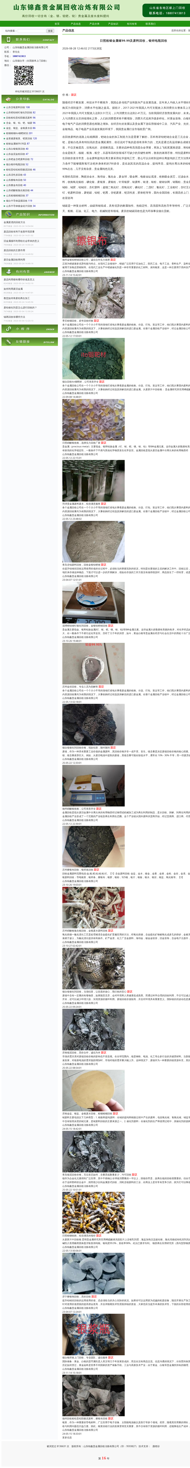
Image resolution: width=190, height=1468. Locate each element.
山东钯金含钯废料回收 (18, 159)
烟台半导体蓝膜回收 (16, 200)
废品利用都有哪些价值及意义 (19, 279)
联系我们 (151, 23)
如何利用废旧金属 (13, 288)
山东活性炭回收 (14, 174)
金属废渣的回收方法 (14, 222)
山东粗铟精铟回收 (15, 195)
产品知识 (113, 23)
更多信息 (67, 1437)
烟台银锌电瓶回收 (15, 164)
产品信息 (76, 23)
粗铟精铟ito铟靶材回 (17, 133)
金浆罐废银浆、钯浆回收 (19, 138)
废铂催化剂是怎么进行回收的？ (20, 307)
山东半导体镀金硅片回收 (19, 206)
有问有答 (132, 23)
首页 (57, 23)
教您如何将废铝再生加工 (17, 298)
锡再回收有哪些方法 (14, 316)
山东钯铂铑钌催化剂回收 (19, 112)
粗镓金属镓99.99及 (16, 143)
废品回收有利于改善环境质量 (19, 231)
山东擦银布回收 (14, 180)
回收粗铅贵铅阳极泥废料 (19, 117)
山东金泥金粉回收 (15, 154)
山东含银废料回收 (15, 107)
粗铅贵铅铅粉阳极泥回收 (19, 169)
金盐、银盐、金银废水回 (19, 128)
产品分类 (95, 23)
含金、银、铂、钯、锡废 (19, 122)
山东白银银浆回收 (15, 148)
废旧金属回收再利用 (14, 259)
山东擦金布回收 (14, 185)
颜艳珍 (156, 1446)
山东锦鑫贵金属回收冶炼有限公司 (80, 271)
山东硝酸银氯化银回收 (18, 190)
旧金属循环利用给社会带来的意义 (21, 241)
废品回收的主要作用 (14, 250)
